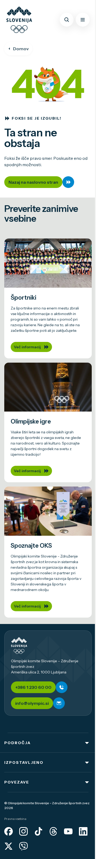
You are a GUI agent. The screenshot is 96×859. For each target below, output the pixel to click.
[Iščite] (67, 20)
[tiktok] (38, 831)
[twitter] (8, 846)
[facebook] (8, 831)
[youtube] (68, 831)
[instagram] (23, 831)
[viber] (23, 846)
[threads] (53, 831)
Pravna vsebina (15, 819)
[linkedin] (83, 831)
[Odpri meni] (83, 20)
